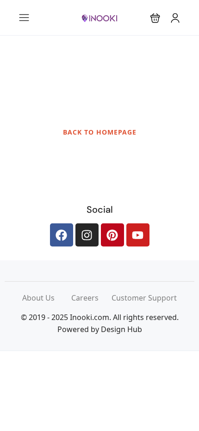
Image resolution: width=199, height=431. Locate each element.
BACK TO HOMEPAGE (100, 132)
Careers (91, 298)
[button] (155, 17)
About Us (46, 298)
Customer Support (144, 298)
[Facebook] (61, 234)
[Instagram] (87, 234)
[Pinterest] (112, 234)
